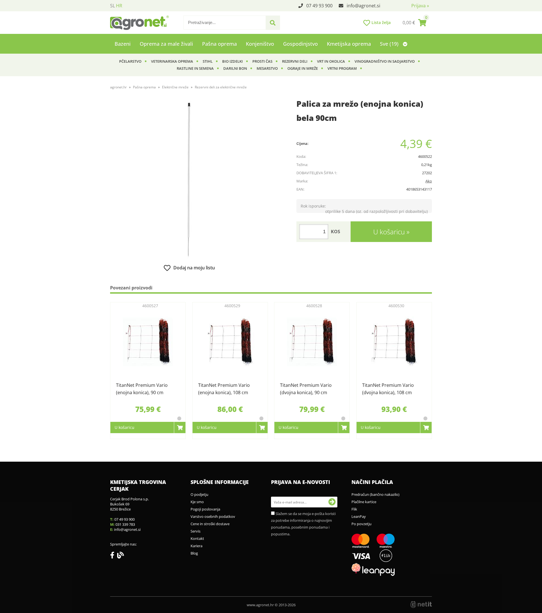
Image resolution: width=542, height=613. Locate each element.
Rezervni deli (294, 61)
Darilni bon (235, 68)
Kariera (196, 545)
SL (112, 6)
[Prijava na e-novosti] (332, 502)
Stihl (208, 61)
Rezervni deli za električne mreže (221, 87)
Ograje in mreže (302, 68)
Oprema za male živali (166, 43)
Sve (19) (390, 43)
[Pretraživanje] (273, 23)
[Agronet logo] (139, 22)
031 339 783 (125, 524)
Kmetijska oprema (349, 43)
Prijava (420, 6)
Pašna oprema (219, 43)
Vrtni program (342, 68)
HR (119, 6)
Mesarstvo (267, 68)
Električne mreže (175, 87)
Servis (195, 531)
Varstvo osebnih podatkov (213, 516)
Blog (194, 553)
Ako (428, 181)
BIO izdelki (232, 61)
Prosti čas (262, 61)
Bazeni (123, 43)
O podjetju (199, 494)
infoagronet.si (363, 6)
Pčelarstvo (130, 61)
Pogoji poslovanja (205, 509)
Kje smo (197, 501)
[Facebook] (113, 556)
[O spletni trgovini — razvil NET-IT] (421, 604)
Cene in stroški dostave (210, 523)
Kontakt (197, 538)
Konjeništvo (260, 43)
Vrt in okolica (331, 61)
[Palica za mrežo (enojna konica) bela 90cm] (189, 180)
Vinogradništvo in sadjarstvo (385, 61)
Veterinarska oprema (172, 61)
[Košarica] (414, 22)
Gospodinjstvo (300, 43)
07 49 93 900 (319, 6)
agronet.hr (118, 87)
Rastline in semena (195, 68)
